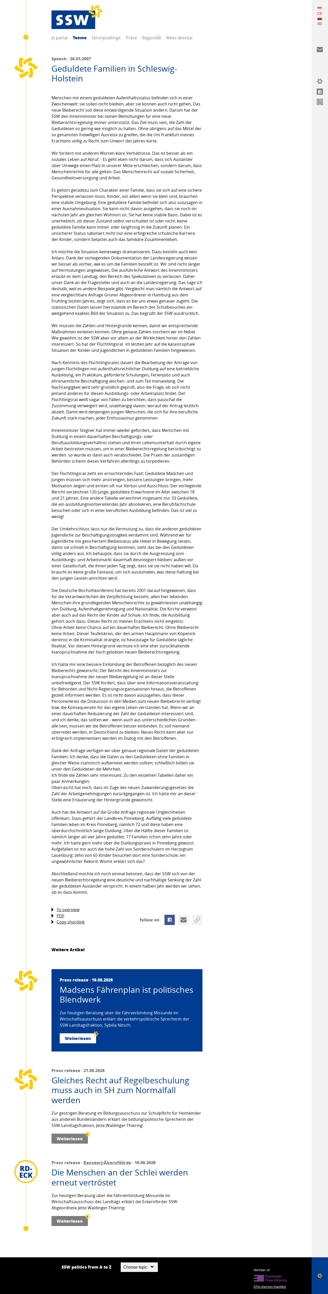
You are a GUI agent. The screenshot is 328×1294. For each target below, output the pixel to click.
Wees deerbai (179, 38)
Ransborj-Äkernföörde (107, 1162)
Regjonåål (151, 38)
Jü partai (60, 38)
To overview (68, 909)
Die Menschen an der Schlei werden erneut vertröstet (120, 1177)
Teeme (80, 38)
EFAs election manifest (270, 1287)
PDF (60, 916)
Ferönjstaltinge (106, 38)
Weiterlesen (78, 1038)
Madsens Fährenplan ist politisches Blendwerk (126, 995)
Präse (131, 38)
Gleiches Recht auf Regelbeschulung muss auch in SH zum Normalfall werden (120, 1090)
